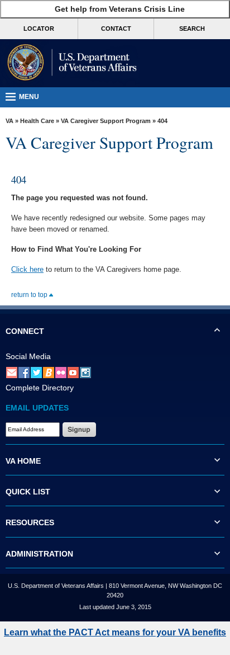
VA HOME (23, 460)
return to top (30, 295)
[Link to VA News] (48, 372)
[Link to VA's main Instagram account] (85, 372)
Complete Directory (40, 387)
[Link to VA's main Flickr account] (61, 372)
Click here (27, 269)
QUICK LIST (28, 491)
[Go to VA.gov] (70, 63)
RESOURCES (30, 522)
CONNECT (25, 331)
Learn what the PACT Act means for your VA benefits (115, 632)
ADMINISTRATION (39, 553)
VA (9, 120)
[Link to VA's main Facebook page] (24, 372)
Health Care (37, 120)
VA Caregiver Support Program (106, 120)
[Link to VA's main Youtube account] (73, 372)
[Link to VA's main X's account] (36, 372)
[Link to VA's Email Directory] (12, 372)
